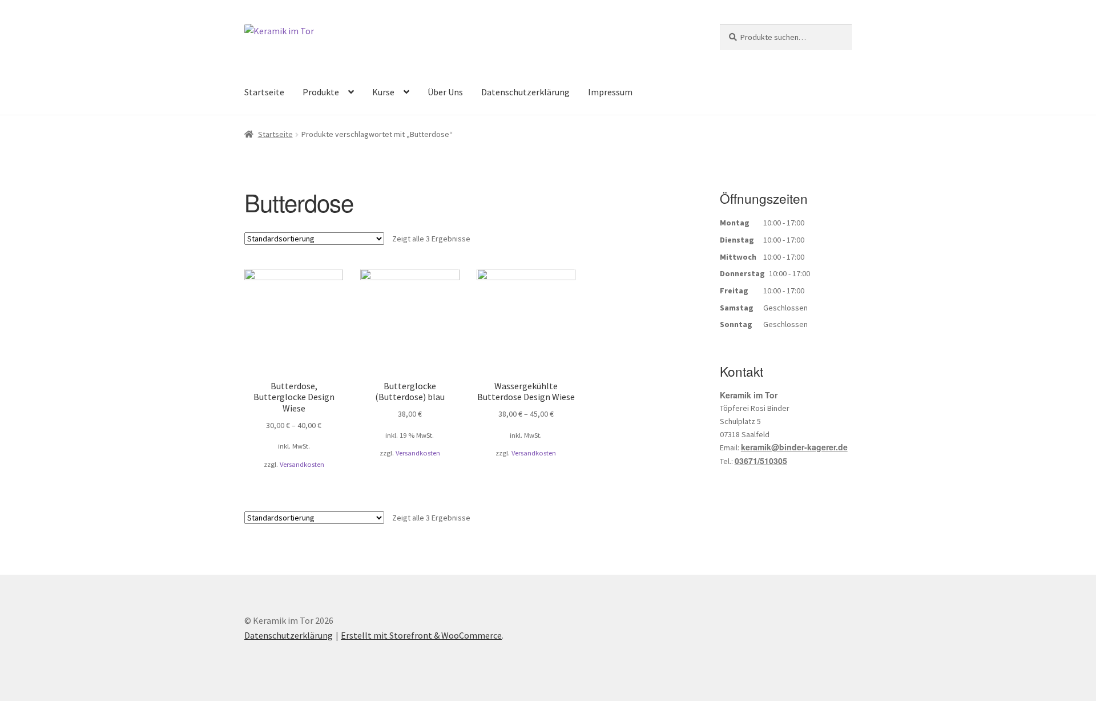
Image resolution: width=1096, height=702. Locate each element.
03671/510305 (761, 460)
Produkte (321, 92)
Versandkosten (302, 464)
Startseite (264, 92)
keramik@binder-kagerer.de (794, 447)
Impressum (610, 92)
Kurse (383, 92)
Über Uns (445, 92)
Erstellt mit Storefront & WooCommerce (421, 635)
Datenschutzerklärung (525, 92)
